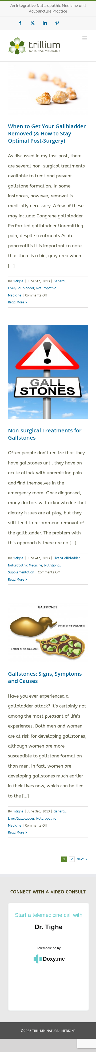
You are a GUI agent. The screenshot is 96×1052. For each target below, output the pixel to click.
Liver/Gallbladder (21, 288)
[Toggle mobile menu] (85, 38)
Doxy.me (54, 959)
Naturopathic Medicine (25, 565)
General (60, 281)
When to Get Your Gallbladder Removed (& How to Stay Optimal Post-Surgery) (47, 133)
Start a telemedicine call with (48, 915)
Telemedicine (46, 948)
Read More (16, 302)
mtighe (18, 281)
